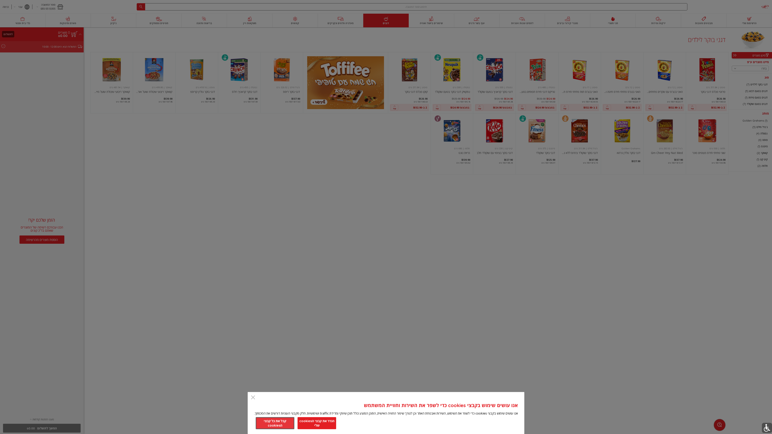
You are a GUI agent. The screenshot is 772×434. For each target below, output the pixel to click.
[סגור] (253, 397)
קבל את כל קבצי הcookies (275, 423)
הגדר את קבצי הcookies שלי (317, 423)
